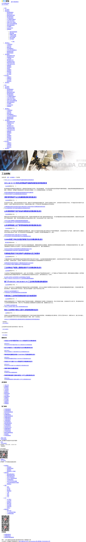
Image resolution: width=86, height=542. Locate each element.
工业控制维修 (21, 277)
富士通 (6, 277)
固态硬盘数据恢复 (8, 412)
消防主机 (13, 206)
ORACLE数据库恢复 (12, 478)
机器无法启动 (28, 263)
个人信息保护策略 (11, 512)
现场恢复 (9, 467)
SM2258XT (6, 413)
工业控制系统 (15, 277)
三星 (6, 312)
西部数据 (9, 490)
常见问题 (6, 75)
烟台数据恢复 (17, 192)
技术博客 (9, 505)
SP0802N (6, 319)
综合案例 (6, 400)
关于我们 (6, 9)
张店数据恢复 (23, 248)
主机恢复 (6, 234)
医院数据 (19, 220)
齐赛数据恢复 (7, 424)
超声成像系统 (30, 192)
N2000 (5, 248)
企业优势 (9, 500)
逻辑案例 (6, 403)
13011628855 (5, 323)
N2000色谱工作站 (11, 248)
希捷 (8, 495)
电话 (1, 442)
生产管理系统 (23, 234)
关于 (5, 498)
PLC (5, 305)
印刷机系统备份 (14, 263)
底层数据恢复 (7, 534)
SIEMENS (6, 291)
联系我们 (6, 82)
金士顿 (8, 489)
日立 (8, 496)
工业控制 (7, 186)
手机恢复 (6, 390)
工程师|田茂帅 (10, 513)
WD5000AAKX (7, 427)
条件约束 (9, 510)
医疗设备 (15, 220)
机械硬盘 (6, 397)
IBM (8, 486)
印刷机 (8, 305)
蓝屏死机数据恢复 (35, 319)
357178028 (4, 335)
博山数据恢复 (7, 421)
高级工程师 (3, 437)
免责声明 (9, 506)
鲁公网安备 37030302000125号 (43, 541)
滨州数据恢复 (7, 418)
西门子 (17, 291)
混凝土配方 (17, 234)
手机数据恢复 (10, 479)
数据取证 (7, 43)
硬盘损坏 (43, 206)
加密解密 (6, 386)
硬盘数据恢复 (23, 192)
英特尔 (8, 488)
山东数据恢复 (7, 206)
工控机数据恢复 (12, 319)
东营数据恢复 (7, 263)
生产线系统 (27, 277)
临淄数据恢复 (7, 414)
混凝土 (13, 234)
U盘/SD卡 (6, 385)
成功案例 (7, 54)
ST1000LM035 (7, 431)
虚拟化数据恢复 (11, 476)
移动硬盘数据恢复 (8, 416)
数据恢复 (7, 11)
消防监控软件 (18, 206)
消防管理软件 (31, 206)
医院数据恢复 (25, 220)
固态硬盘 (7, 242)
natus (8, 220)
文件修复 (6, 395)
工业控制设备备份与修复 (13, 482)
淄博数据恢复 (11, 192)
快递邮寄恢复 (10, 468)
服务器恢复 (7, 396)
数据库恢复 (7, 393)
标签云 (8, 507)
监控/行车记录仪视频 (12, 481)
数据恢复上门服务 (11, 471)
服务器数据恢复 (8, 423)
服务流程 (9, 503)
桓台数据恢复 (19, 319)
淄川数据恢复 (7, 435)
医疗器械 (11, 220)
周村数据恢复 (7, 430)
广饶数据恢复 (21, 263)
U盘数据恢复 (7, 420)
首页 (5, 8)
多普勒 (6, 192)
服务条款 (6, 509)
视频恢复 (6, 402)
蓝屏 (32, 263)
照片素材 (6, 399)
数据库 (10, 234)
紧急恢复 (9, 469)
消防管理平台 (25, 206)
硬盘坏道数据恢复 (26, 319)
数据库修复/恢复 (11, 475)
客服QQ (2, 459)
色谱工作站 (29, 248)
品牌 (5, 485)
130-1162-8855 (5, 4)
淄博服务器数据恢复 (9, 537)
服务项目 (6, 472)
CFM (5, 220)
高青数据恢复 (7, 428)
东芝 (8, 493)
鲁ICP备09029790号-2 (24, 541)
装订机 (15, 305)
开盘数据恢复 (7, 409)
